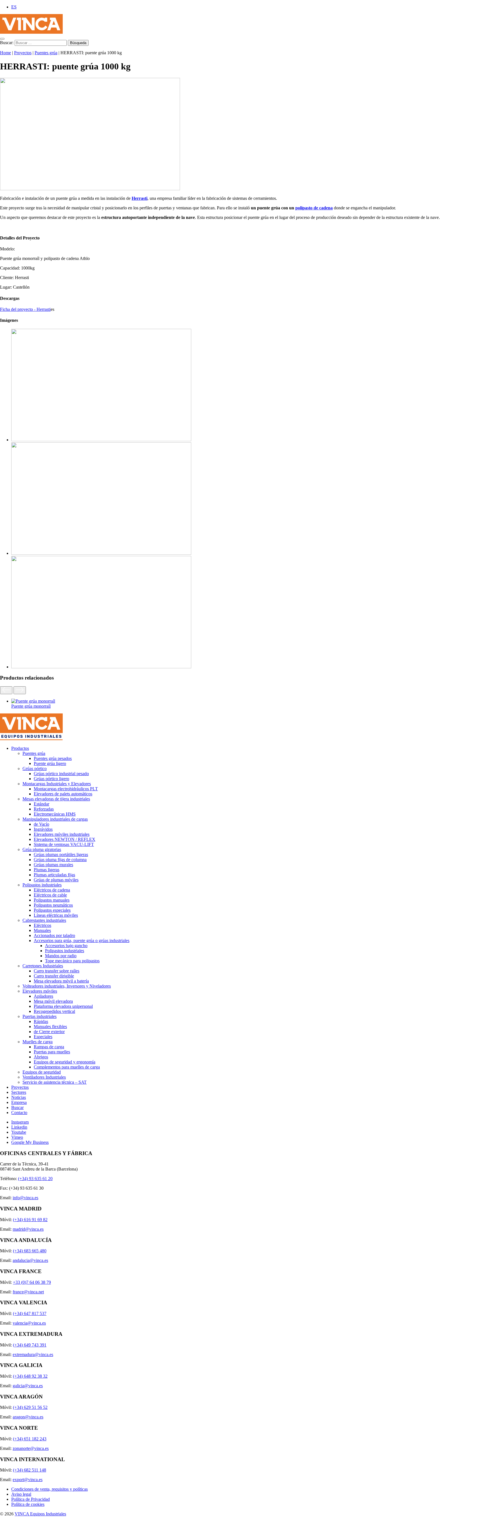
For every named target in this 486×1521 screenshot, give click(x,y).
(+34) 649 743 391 (29, 1345)
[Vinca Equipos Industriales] (31, 32)
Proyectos (23, 52)
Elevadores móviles (39, 991)
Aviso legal (21, 1494)
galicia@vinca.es (28, 1385)
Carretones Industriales (42, 965)
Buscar (17, 1107)
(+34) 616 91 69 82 (30, 1219)
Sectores (18, 1092)
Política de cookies (27, 1504)
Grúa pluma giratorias (41, 849)
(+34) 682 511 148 (29, 1470)
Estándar (41, 804)
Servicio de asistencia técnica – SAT (54, 1082)
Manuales (42, 930)
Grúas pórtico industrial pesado (61, 773)
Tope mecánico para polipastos (72, 960)
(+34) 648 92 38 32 (30, 1376)
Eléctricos (42, 925)
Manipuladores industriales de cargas (55, 819)
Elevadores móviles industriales (61, 834)
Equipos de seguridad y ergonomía (64, 1062)
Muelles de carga (37, 1041)
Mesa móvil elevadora (53, 1001)
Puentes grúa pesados (53, 758)
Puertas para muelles (52, 1051)
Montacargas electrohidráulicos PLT (66, 788)
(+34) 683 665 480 (29, 1250)
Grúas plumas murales (53, 864)
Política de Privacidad (30, 1499)
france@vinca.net (28, 1291)
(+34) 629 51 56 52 (30, 1407)
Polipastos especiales (52, 910)
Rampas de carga (49, 1046)
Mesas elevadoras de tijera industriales (56, 798)
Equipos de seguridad (41, 1072)
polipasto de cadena (314, 207)
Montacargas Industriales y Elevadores (56, 783)
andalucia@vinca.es (30, 1260)
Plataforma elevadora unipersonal (63, 1006)
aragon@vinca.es (28, 1416)
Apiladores (43, 996)
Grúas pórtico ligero (51, 778)
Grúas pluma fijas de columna (60, 859)
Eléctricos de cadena (52, 890)
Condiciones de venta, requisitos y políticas (49, 1489)
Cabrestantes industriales (44, 920)
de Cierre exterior (49, 1031)
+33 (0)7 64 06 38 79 (32, 1282)
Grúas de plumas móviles (56, 879)
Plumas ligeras (46, 869)
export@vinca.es (27, 1479)
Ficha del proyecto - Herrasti (25, 309)
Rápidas (41, 1021)
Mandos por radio (60, 955)
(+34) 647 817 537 (29, 1313)
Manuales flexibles (50, 1026)
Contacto (19, 1112)
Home (5, 52)
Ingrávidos (43, 829)
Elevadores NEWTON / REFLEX (64, 839)
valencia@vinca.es (29, 1323)
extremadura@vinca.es (33, 1354)
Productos (20, 748)
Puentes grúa (46, 52)
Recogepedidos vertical (54, 1011)
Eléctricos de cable (50, 895)
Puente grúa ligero (50, 763)
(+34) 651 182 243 (29, 1438)
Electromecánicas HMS (55, 814)
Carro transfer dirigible (54, 976)
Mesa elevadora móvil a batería (61, 981)
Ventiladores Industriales (44, 1077)
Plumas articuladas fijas (54, 874)
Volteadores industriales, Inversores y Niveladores (66, 986)
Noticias (18, 1097)
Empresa (19, 1102)
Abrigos (41, 1056)
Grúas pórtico (34, 768)
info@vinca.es (25, 1197)
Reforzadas (44, 809)
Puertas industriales (39, 1016)
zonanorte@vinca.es (31, 1448)
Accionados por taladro (54, 935)
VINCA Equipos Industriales (40, 1513)
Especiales (43, 1036)
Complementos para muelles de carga (67, 1067)
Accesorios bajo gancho (66, 945)
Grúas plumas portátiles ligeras (61, 854)
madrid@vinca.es (28, 1229)
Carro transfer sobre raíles (56, 970)
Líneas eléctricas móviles (56, 915)
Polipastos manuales (51, 900)
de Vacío (41, 824)
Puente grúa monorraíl (31, 706)
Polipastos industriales (42, 884)
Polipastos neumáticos (53, 905)
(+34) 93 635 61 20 (35, 1178)
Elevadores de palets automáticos (63, 793)
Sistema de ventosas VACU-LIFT (64, 844)
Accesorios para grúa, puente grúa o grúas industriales (81, 940)
